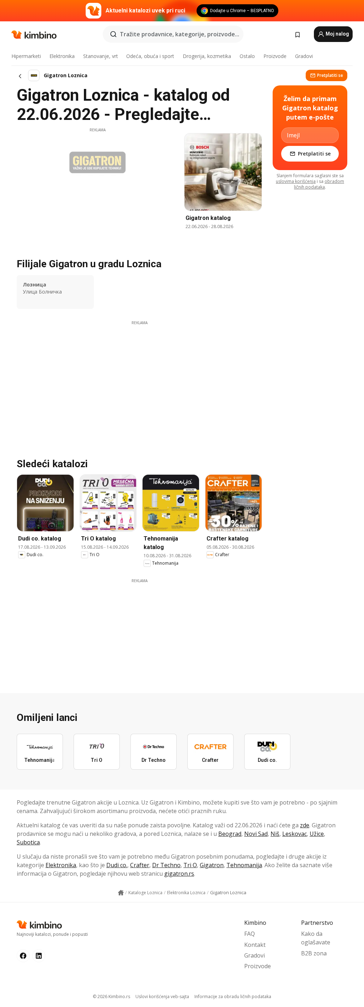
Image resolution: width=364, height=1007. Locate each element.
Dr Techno (166, 865)
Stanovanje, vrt (100, 56)
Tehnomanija (244, 865)
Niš (275, 834)
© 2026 (111, 996)
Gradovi (304, 56)
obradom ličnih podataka (319, 184)
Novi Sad (256, 834)
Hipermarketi (26, 56)
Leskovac (294, 834)
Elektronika (62, 56)
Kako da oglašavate (315, 938)
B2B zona (314, 953)
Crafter (139, 865)
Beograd (229, 834)
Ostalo (247, 56)
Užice (317, 834)
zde (304, 825)
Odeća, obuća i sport (150, 56)
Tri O (190, 865)
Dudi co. (116, 865)
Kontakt (255, 945)
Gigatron (212, 865)
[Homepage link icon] (121, 893)
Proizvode (275, 56)
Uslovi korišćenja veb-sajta (162, 996)
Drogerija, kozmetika (207, 56)
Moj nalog (337, 34)
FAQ (249, 934)
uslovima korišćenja (296, 181)
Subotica (28, 842)
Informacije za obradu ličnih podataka (232, 996)
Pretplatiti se (330, 75)
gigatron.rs (179, 873)
